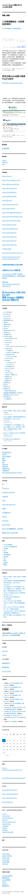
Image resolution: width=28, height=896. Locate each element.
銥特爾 (4, 460)
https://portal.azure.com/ (9, 188)
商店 (5, 550)
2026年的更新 (7, 599)
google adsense (20, 68)
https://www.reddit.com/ (9, 232)
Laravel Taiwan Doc (7, 818)
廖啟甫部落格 (5, 667)
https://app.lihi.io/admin (9, 196)
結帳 (5, 558)
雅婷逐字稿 (5, 282)
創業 (5, 322)
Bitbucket (5, 162)
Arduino (6, 316)
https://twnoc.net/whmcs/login (11, 220)
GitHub (4, 160)
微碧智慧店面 (5, 878)
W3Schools (5, 520)
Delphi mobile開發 (11, 352)
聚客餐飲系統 (5, 886)
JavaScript (8, 358)
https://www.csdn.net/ (8, 208)
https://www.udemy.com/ (9, 798)
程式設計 (6, 336)
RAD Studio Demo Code (8, 504)
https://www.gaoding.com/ (10, 228)
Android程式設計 (9, 338)
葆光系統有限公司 (6, 452)
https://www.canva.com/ (9, 224)
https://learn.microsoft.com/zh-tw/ (12, 253)
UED (6, 370)
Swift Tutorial (10, 356)
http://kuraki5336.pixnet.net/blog (12, 472)
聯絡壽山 (6, 563)
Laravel (8, 364)
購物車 (5, 565)
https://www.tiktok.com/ (9, 240)
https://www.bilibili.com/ (9, 192)
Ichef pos (4, 884)
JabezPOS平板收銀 (7, 876)
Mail (3, 164)
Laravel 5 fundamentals (9, 822)
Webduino (5, 864)
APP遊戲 (8, 350)
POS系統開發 (8, 366)
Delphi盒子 (5, 496)
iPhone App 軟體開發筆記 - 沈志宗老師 (12, 528)
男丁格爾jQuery (6, 512)
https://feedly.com (7, 802)
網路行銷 (6, 382)
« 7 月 (6, 755)
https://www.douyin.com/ (9, 245)
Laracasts (5, 820)
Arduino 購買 (5, 862)
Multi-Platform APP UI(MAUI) (15, 346)
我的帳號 (6, 556)
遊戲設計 (7, 380)
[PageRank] (14, 488)
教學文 (5, 326)
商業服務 (6, 552)
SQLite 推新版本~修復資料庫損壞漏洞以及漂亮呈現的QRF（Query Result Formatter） (15, 419)
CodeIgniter (9, 362)
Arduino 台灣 (5, 858)
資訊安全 (7, 378)
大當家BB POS (6, 468)
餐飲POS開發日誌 (9, 391)
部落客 (12, 70)
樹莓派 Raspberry (8, 330)
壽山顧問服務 (5, 148)
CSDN (3, 500)
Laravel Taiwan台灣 (7, 832)
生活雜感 (13, 68)
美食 (5, 385)
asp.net (7, 342)
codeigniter (5, 826)
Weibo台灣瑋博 (6, 456)
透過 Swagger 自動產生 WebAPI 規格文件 (13, 298)
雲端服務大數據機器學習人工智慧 (12, 393)
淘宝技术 (6, 332)
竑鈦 (3, 462)
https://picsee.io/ (7, 200)
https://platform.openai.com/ (10, 184)
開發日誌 (6, 389)
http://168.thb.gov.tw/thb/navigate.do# (13, 778)
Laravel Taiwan (6, 824)
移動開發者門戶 (6, 663)
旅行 (5, 328)
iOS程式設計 (8, 354)
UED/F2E (7, 372)
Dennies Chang (6, 671)
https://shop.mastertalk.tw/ (10, 794)
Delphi (7, 348)
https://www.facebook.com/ (10, 204)
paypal (18, 135)
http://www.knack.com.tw (9, 790)
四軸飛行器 (6, 324)
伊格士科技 (5, 466)
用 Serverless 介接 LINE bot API (13, 293)
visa (21, 135)
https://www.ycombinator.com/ (11, 180)
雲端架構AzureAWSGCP (10, 395)
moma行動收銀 (6, 880)
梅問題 (4, 508)
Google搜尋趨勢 (8, 544)
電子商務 (6, 397)
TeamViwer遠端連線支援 (10, 546)
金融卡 (11, 136)
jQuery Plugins (6, 524)
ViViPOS (4, 454)
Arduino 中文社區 (7, 856)
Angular (7, 340)
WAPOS (4, 882)
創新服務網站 (7, 320)
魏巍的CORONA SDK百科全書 (10, 532)
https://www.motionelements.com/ (12, 216)
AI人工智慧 (6, 312)
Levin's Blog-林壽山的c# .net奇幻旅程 (10, 891)
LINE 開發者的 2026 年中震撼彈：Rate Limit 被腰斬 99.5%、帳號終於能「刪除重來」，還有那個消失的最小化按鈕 (14, 427)
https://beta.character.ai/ (9, 236)
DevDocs (4, 516)
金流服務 (7, 399)
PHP (6, 360)
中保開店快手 (5, 470)
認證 (8, 136)
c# (5, 344)
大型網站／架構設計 (10, 374)
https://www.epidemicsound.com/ (12, 212)
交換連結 (6, 548)
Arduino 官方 (5, 860)
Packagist (5, 830)
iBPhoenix (5, 464)
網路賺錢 (9, 70)
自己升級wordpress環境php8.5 (12, 439)
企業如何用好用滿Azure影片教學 (12, 265)
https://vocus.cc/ (7, 176)
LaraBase (4, 828)
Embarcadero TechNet (8, 492)
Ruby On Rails (9, 368)
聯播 (5, 561)
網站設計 (7, 376)
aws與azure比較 (6, 249)
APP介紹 (6, 314)
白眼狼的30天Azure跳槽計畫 (11, 270)
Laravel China (6, 816)
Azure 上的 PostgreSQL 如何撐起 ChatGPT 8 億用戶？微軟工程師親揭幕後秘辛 (14, 603)
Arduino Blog (6, 854)
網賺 (5, 70)
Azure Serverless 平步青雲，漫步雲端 (12, 274)
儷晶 (3, 458)
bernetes (6, 318)
